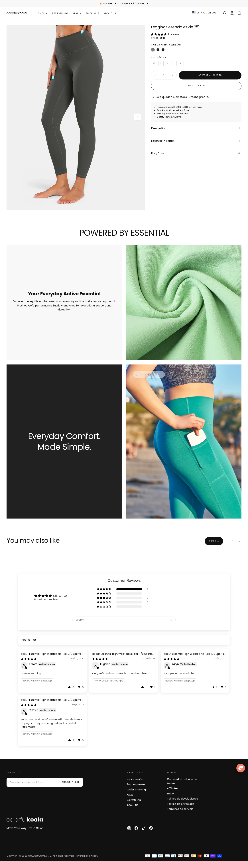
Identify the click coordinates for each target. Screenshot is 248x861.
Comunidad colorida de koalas (182, 781)
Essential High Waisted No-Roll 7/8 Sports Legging (51, 655)
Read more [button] (28, 727)
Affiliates (172, 788)
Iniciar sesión (135, 779)
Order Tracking (136, 789)
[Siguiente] (161, 374)
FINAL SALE (92, 13)
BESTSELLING (60, 13)
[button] (225, 13)
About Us (132, 805)
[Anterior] (136, 374)
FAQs (130, 794)
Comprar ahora (196, 85)
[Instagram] (129, 828)
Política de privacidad (180, 804)
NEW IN (77, 13)
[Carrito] (239, 13)
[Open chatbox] (240, 768)
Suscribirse (71, 782)
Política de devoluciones (182, 798)
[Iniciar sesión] (232, 13)
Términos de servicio (180, 809)
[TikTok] (143, 828)
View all (214, 541)
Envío (170, 793)
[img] (28, 659)
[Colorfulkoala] (25, 819)
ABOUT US (109, 13)
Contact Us (134, 800)
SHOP (41, 13)
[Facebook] (136, 828)
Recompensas (136, 784)
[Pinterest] (151, 828)
